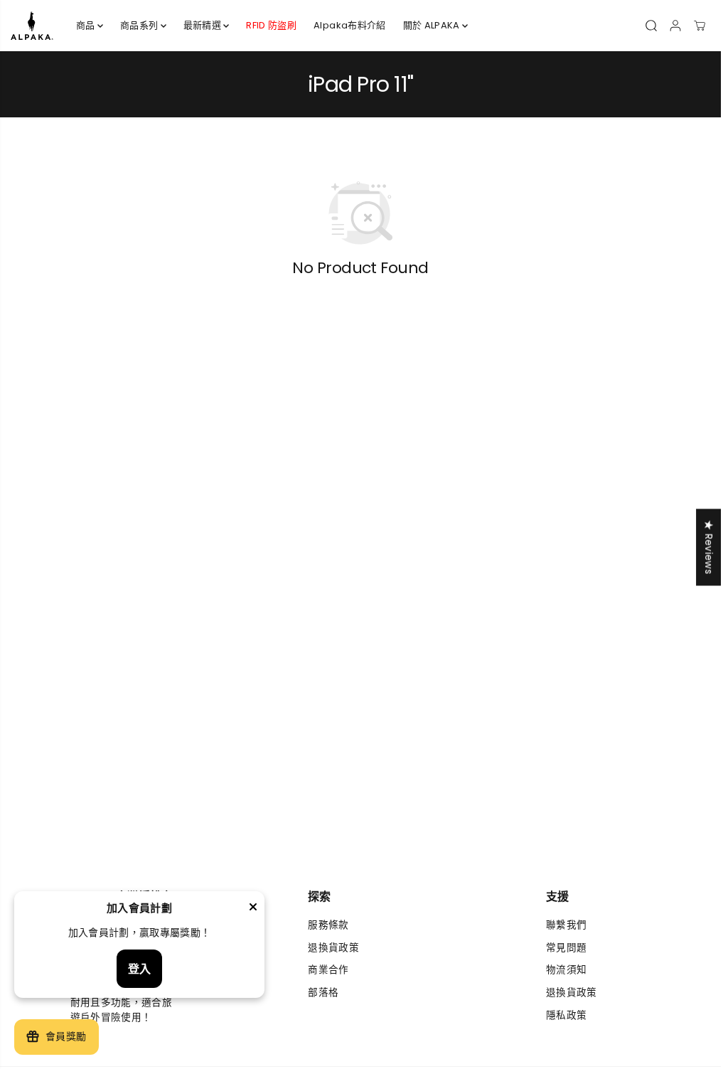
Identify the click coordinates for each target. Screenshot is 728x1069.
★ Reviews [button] (708, 547)
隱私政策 (566, 1015)
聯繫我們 (566, 925)
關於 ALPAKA (432, 25)
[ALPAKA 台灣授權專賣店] (32, 25)
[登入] (675, 25)
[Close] (253, 909)
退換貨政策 (333, 947)
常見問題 (566, 947)
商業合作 (328, 970)
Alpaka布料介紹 (349, 25)
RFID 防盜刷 (271, 25)
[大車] (699, 25)
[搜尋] (651, 25)
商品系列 (140, 25)
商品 (86, 25)
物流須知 (566, 970)
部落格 (323, 992)
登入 (139, 969)
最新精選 (203, 25)
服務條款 (328, 925)
